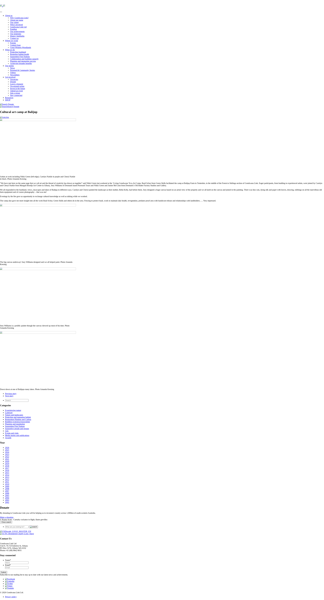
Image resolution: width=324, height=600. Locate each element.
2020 (7, 461)
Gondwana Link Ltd (18, 27)
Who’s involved (16, 25)
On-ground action (17, 86)
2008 (7, 489)
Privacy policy (11, 597)
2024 (7, 452)
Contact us (14, 38)
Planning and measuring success (23, 61)
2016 (7, 470)
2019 (7, 463)
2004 (7, 498)
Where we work (11, 41)
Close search (6, 522)
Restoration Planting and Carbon (18, 419)
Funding (13, 29)
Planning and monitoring (15, 424)
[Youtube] (9, 588)
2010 (7, 484)
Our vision (14, 22)
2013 (7, 477)
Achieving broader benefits (21, 63)
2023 (7, 454)
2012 (7, 479)
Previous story (10, 394)
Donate (13, 82)
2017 (7, 468)
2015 (7, 473)
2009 (7, 486)
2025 (7, 450)
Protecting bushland (18, 52)
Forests (13, 43)
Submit (3, 572)
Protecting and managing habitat (18, 417)
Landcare (9, 413)
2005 (7, 495)
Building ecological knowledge (17, 422)
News (12, 68)
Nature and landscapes (14, 415)
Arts (7, 117)
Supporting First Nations (20, 57)
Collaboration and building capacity (24, 59)
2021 (7, 459)
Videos (13, 72)
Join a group (15, 93)
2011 (7, 482)
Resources (9, 98)
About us (8, 15)
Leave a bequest (16, 84)
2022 (7, 457)
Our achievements (17, 31)
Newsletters (14, 75)
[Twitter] (9, 584)
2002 (7, 502)
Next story (9, 396)
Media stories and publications (17, 435)
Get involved (10, 77)
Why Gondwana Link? (19, 18)
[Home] (15, 531)
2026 (7, 448)
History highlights (17, 36)
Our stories (9, 66)
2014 (7, 475)
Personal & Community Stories (22, 70)
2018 (7, 466)
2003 (7, 500)
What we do (10, 50)
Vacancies (14, 79)
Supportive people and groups (17, 429)
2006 (7, 493)
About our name (16, 20)
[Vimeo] (8, 586)
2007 (7, 491)
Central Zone (15, 45)
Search (10, 106)
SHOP (7, 100)
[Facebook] (10, 579)
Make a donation (6, 517)
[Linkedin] (9, 581)
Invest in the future (17, 88)
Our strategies (15, 34)
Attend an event (16, 91)
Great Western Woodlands (20, 47)
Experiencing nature (13, 410)
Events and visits (11, 433)
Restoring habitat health (19, 54)
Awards (8, 438)
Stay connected (16, 95)
